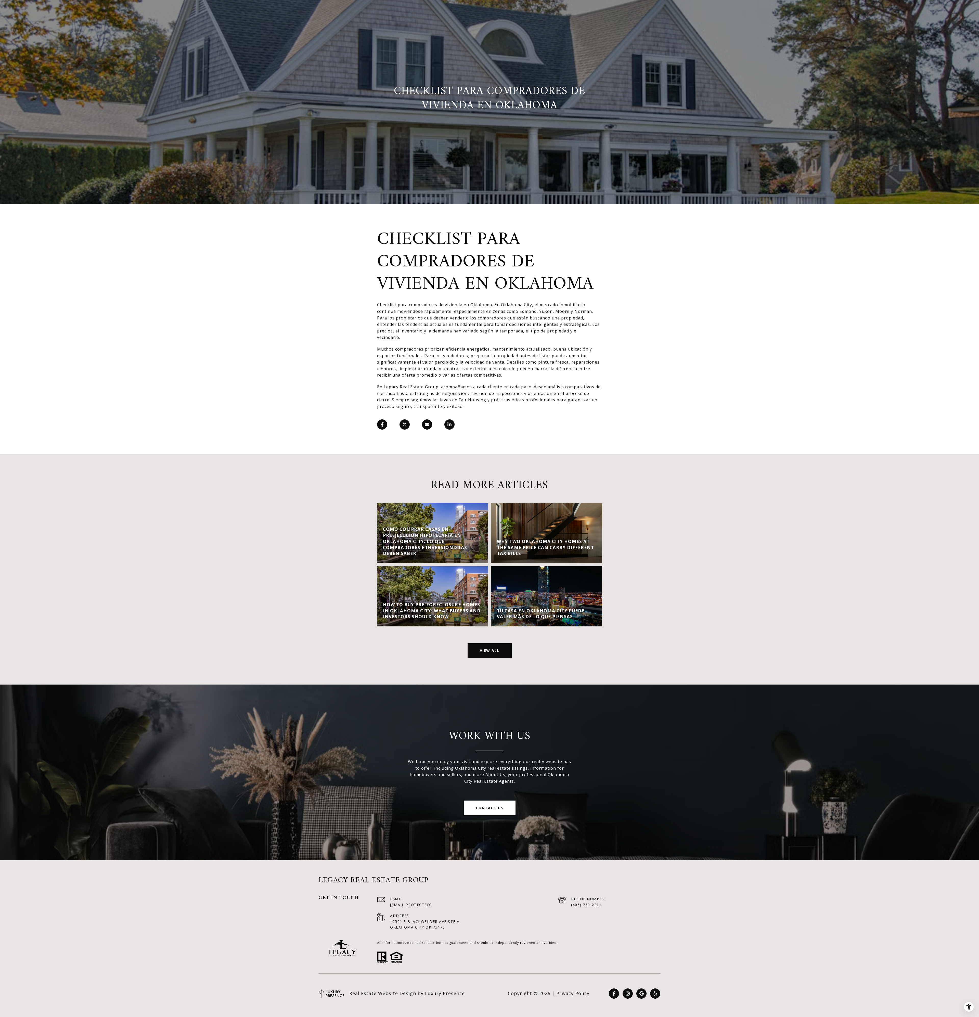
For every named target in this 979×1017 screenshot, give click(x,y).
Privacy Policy (572, 993)
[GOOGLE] (641, 993)
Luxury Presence (445, 993)
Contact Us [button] (489, 807)
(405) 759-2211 (586, 904)
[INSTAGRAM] (628, 993)
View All (489, 650)
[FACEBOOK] (614, 993)
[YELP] (655, 993)
